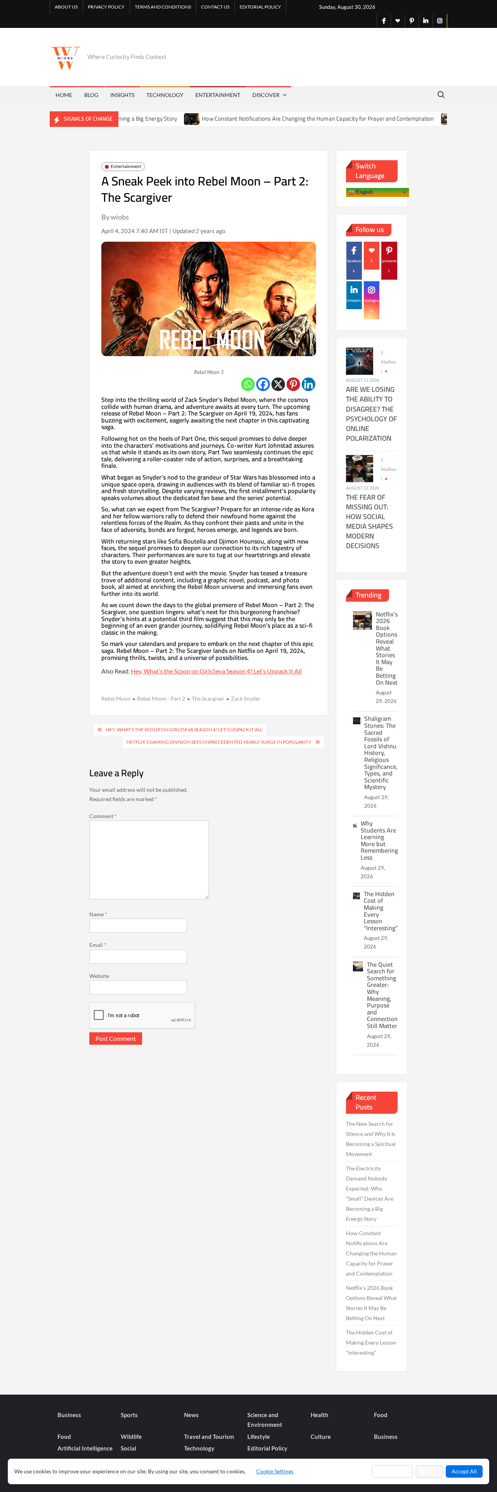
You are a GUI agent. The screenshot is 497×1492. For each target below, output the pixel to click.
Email (97, 945)
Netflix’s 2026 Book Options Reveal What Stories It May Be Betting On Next (387, 648)
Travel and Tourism (209, 1436)
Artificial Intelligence (85, 1448)
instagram (372, 305)
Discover (266, 95)
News (191, 1414)
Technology (164, 95)
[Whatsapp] (248, 384)
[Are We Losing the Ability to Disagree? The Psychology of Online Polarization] (359, 360)
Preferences (392, 1471)
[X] (278, 384)
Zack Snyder (246, 698)
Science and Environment (264, 1419)
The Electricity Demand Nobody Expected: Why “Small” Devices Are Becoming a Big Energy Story (369, 1193)
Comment (103, 816)
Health (319, 1414)
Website (99, 976)
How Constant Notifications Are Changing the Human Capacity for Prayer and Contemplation (289, 118)
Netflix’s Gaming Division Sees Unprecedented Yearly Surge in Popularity (219, 742)
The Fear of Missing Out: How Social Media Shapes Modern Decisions (369, 521)
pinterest (389, 265)
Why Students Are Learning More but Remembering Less (379, 840)
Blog (91, 95)
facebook (354, 265)
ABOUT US (66, 7)
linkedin (354, 300)
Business (69, 1414)
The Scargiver (208, 698)
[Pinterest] (293, 384)
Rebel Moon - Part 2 (161, 698)
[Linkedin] (308, 384)
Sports (129, 1414)
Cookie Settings (275, 1471)
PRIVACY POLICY (106, 7)
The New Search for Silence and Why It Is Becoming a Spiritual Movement (371, 1138)
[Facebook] (263, 384)
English (364, 192)
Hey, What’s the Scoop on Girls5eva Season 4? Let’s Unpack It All (216, 671)
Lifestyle (258, 1436)
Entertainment (217, 95)
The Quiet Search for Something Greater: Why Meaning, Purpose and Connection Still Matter (382, 995)
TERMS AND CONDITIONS (163, 7)
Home (64, 95)
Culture (321, 1436)
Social (128, 1448)
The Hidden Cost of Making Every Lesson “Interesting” (381, 911)
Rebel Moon (115, 698)
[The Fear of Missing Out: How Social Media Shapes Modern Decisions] (359, 468)
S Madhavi (388, 362)
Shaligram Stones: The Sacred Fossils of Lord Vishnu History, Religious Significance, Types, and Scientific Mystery (381, 753)
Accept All (464, 1471)
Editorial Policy (260, 7)
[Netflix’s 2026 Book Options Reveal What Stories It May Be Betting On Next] (420, 118)
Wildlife (131, 1436)
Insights (122, 95)
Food (381, 1414)
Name (98, 914)
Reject (429, 1471)
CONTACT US (215, 7)
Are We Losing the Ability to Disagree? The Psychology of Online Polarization (371, 414)
